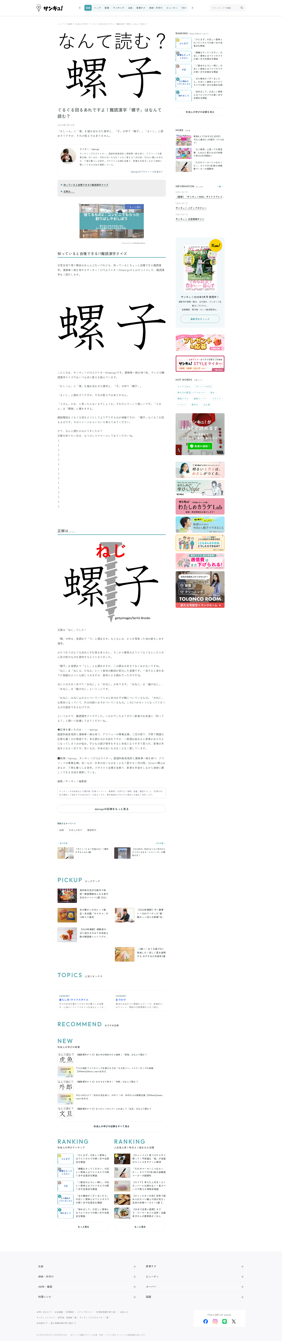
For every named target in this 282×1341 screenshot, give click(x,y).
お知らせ (124, 1312)
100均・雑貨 (188, 7)
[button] (79, 7)
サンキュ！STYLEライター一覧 (94, 1317)
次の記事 (160, 843)
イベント (181, 404)
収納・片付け (156, 7)
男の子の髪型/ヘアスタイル (191, 392)
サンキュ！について (46, 1317)
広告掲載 (59, 1312)
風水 (212, 392)
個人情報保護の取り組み (62, 1323)
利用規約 (70, 1312)
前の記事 (63, 843)
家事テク (140, 7)
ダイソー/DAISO (204, 386)
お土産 (206, 404)
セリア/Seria (183, 386)
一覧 (219, 186)
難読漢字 (91, 830)
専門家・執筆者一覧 (67, 1317)
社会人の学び (82, 24)
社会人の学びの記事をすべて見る (112, 1126)
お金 (130, 7)
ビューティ (172, 7)
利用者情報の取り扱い (106, 1312)
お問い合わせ (43, 1312)
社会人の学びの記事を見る (200, 112)
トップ (97, 7)
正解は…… (69, 191)
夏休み (194, 404)
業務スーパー (200, 398)
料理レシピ (44, 1297)
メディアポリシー (85, 1312)
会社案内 (41, 1323)
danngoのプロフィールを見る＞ (147, 171)
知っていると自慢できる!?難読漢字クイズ (86, 184)
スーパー (151, 1286)
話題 (88, 7)
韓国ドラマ (182, 398)
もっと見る (83, 1226)
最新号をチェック (200, 319)
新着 (107, 7)
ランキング (118, 7)
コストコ (216, 398)
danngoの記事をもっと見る (112, 809)
